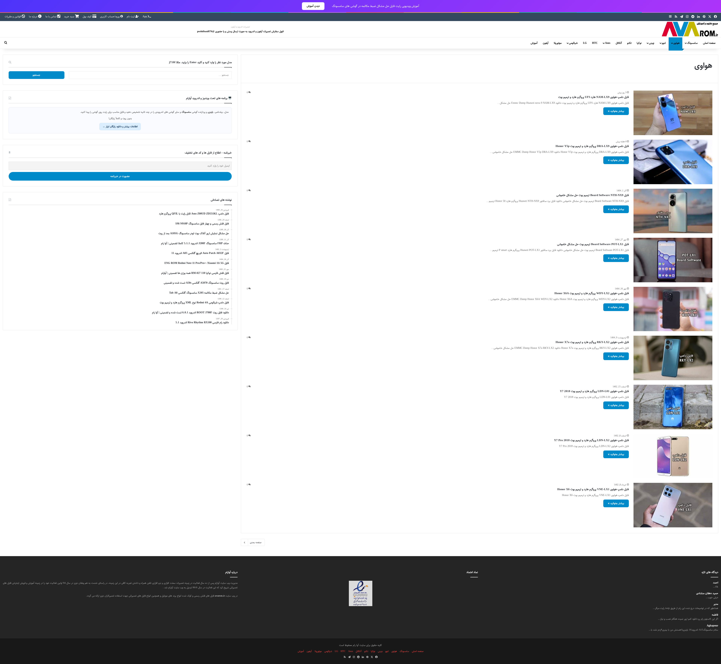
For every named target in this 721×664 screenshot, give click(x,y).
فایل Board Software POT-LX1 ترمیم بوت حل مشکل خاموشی (593, 244)
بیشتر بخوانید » (616, 111)
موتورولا (558, 43)
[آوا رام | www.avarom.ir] (690, 29)
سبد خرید (69, 16)
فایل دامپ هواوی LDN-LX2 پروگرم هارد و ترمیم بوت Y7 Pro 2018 (591, 440)
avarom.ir (220, 596)
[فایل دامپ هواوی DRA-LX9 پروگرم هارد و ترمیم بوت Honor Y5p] (673, 162)
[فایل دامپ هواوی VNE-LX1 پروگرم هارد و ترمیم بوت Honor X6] (673, 505)
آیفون (545, 43)
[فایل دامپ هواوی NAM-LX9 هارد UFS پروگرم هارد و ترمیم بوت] (673, 113)
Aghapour (712, 626)
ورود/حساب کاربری (110, 16)
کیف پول (87, 16)
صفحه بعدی (256, 542)
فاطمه (715, 615)
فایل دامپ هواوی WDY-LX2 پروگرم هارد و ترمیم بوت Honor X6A (591, 293)
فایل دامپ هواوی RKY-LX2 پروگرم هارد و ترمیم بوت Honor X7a (592, 342)
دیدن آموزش (313, 6)
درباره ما (33, 16)
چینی (651, 43)
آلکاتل (619, 43)
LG (585, 43)
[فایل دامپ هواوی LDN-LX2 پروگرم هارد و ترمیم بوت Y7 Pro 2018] (673, 456)
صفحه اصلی (709, 43)
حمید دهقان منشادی (707, 593)
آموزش (534, 43)
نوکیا (639, 43)
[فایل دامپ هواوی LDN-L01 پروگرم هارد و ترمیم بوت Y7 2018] (673, 407)
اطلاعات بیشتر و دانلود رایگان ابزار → (120, 126)
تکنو (629, 43)
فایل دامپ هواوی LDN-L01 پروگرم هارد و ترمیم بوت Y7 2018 (594, 391)
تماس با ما (51, 16)
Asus (607, 43)
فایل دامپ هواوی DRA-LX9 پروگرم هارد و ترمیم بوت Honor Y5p (592, 146)
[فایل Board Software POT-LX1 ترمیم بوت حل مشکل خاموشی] (673, 260)
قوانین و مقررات (13, 16)
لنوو (664, 43)
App (145, 16)
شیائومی (573, 43)
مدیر (715, 604)
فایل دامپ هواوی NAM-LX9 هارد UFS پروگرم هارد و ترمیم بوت (593, 97)
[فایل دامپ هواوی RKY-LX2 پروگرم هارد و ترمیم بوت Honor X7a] (673, 358)
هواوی (676, 43)
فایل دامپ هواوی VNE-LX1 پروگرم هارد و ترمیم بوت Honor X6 (593, 489)
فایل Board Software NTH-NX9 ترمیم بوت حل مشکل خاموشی (592, 195)
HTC (595, 43)
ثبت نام (131, 16)
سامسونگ (692, 43)
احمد (715, 583)
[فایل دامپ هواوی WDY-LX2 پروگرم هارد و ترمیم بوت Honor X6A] (673, 309)
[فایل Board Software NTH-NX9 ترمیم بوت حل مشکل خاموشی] (673, 211)
